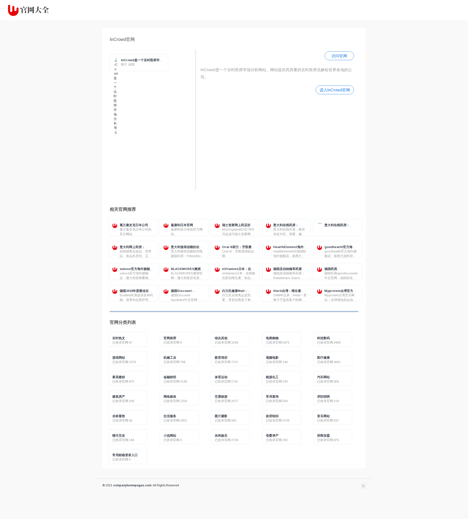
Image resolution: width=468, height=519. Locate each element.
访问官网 (339, 56)
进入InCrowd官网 (335, 90)
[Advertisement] (277, 141)
